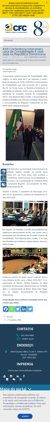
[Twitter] (17, 309)
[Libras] (3, 172)
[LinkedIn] (18, 376)
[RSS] (21, 379)
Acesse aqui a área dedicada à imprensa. (25, 370)
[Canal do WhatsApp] (14, 379)
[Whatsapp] (11, 309)
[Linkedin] (23, 309)
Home (5, 57)
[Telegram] (29, 309)
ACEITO (25, 416)
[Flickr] (8, 379)
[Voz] (3, 178)
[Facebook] (5, 309)
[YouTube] (5, 376)
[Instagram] (12, 376)
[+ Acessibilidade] (3, 184)
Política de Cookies (27, 403)
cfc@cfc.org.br (27, 339)
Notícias (16, 57)
